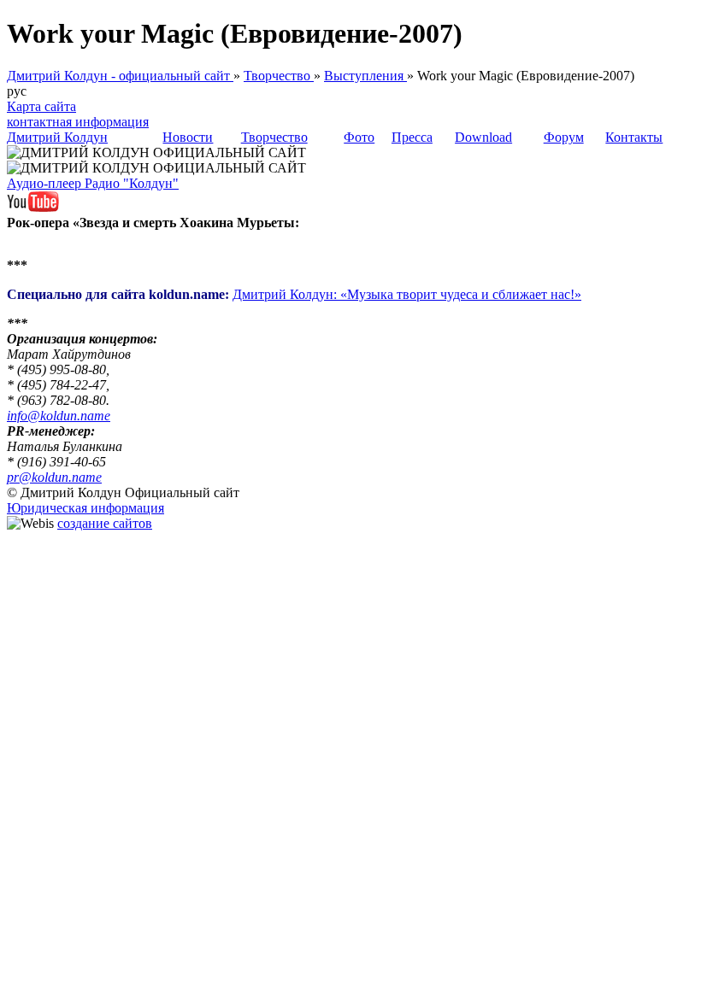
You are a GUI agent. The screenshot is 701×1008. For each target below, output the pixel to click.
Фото (359, 137)
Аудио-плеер (46, 183)
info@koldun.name (58, 415)
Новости (187, 137)
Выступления (365, 75)
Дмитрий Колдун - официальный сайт (120, 75)
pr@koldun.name (54, 477)
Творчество (279, 75)
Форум (564, 137)
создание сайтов (104, 523)
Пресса (412, 137)
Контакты (634, 137)
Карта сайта (41, 106)
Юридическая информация (85, 508)
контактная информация (78, 121)
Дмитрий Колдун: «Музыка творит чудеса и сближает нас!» (407, 294)
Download (483, 137)
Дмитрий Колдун (57, 137)
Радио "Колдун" (132, 183)
